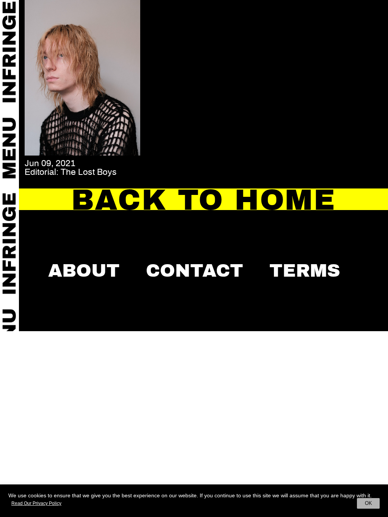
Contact (194, 270)
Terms (304, 270)
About (84, 270)
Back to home (203, 200)
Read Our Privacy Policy (36, 503)
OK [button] (368, 503)
